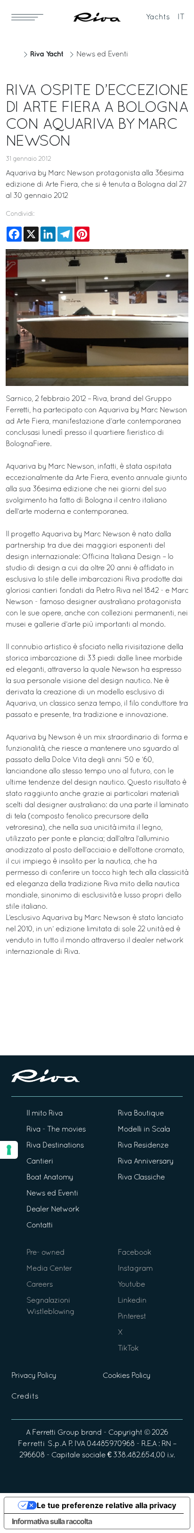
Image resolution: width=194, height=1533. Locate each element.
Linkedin (132, 1300)
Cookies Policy (126, 1376)
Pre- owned (45, 1253)
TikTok (128, 1348)
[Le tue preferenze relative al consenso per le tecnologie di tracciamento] (9, 1150)
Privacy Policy (33, 1376)
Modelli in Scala (144, 1129)
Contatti (39, 1225)
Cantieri (39, 1161)
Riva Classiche (141, 1177)
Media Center (49, 1269)
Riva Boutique (141, 1113)
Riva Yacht (46, 54)
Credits (25, 1396)
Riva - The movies (56, 1129)
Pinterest (132, 1316)
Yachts (158, 17)
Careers (39, 1284)
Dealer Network (52, 1209)
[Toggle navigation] (27, 17)
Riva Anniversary (145, 1161)
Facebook (134, 1253)
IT (181, 17)
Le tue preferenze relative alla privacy (106, 1505)
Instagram (135, 1269)
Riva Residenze (143, 1145)
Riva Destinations (55, 1145)
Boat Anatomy (49, 1177)
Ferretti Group (55, 1433)
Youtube (131, 1284)
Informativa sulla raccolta (52, 1521)
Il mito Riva (44, 1113)
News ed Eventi (102, 54)
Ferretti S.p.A (42, 1444)
